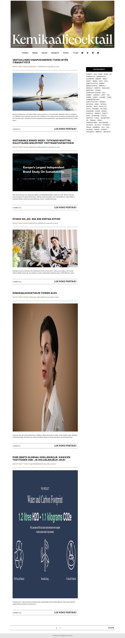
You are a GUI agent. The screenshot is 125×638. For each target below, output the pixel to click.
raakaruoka (90, 111)
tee (87, 120)
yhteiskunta (90, 132)
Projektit (55, 53)
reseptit (105, 113)
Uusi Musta (89, 125)
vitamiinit (104, 129)
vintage (96, 129)
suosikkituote (105, 118)
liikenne (88, 97)
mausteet (89, 106)
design (106, 74)
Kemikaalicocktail (91, 86)
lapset (103, 95)
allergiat (89, 74)
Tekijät (44, 53)
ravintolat (89, 113)
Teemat (35, 53)
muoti (96, 106)
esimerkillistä (90, 76)
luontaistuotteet (92, 102)
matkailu (103, 104)
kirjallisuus (106, 88)
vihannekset (96, 127)
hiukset (88, 81)
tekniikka (93, 120)
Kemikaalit (89, 88)
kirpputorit (90, 90)
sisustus (103, 116)
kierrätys (97, 88)
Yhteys (65, 53)
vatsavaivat (106, 125)
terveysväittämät (91, 123)
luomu (109, 97)
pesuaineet (95, 109)
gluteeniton (90, 79)
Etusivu (25, 53)
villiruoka (89, 129)
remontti (98, 113)
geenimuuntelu (101, 76)
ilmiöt (101, 81)
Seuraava (111, 628)
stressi (96, 118)
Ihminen (95, 81)
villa (103, 127)
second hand (95, 116)
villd (107, 127)
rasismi (97, 111)
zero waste (107, 132)
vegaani (88, 127)
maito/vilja (89, 104)
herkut (105, 79)
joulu (106, 81)
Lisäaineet (102, 97)
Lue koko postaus (65, 129)
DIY (110, 74)
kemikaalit (102, 86)
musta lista (102, 106)
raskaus (104, 111)
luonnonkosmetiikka (92, 99)
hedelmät (98, 79)
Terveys (99, 120)
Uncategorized (103, 123)
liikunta (95, 97)
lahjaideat (96, 95)
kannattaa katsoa (92, 83)
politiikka (103, 109)
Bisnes (100, 74)
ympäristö (98, 132)
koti (104, 93)
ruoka (88, 116)
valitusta (98, 125)
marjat (97, 104)
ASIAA (95, 74)
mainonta (102, 102)
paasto (88, 109)
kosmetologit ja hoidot (93, 93)
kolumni (97, 90)
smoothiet (89, 118)
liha (108, 95)
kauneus (101, 83)
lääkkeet (89, 95)
